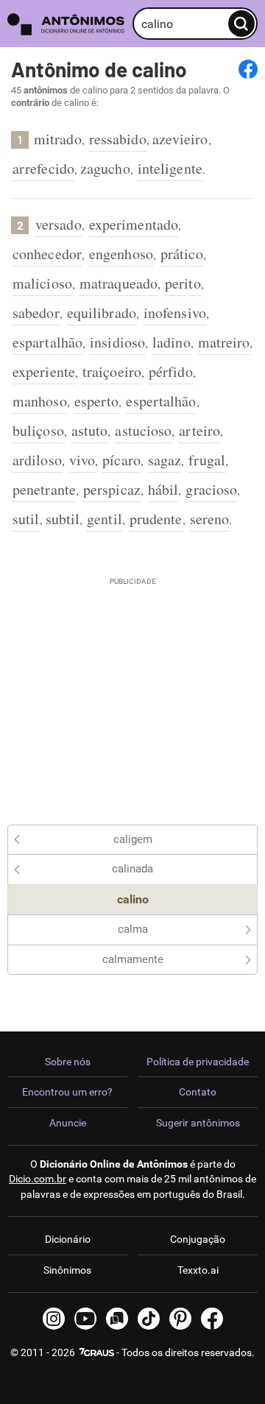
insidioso (117, 342)
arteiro (199, 430)
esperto (96, 401)
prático (181, 254)
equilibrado (101, 312)
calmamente (132, 959)
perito (183, 283)
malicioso (42, 283)
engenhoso (121, 254)
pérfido (171, 371)
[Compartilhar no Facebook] (248, 69)
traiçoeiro (111, 371)
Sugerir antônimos (198, 1123)
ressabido (117, 139)
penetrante (44, 489)
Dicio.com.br (37, 1179)
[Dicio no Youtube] (85, 1319)
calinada (132, 868)
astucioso (143, 430)
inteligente (170, 168)
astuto (89, 430)
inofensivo (175, 312)
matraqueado (119, 283)
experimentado (133, 224)
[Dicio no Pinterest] (180, 1319)
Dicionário (68, 1239)
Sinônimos (67, 1270)
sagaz (165, 460)
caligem (132, 839)
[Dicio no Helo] (117, 1319)
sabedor (36, 312)
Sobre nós (68, 1062)
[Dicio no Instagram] (54, 1319)
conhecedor (47, 254)
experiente (44, 371)
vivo (82, 460)
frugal (206, 460)
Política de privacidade (197, 1062)
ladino (171, 342)
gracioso (211, 489)
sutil (26, 519)
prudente (156, 519)
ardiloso (37, 460)
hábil (163, 489)
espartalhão (47, 342)
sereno (210, 519)
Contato (197, 1092)
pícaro (121, 460)
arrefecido (43, 168)
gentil (104, 519)
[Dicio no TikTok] (149, 1319)
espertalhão (161, 401)
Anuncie (67, 1123)
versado (58, 224)
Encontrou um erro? (67, 1092)
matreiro (224, 342)
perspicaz (112, 489)
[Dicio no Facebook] (212, 1319)
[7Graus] (95, 1352)
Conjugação (197, 1239)
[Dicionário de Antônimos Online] (66, 24)
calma (133, 929)
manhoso (40, 401)
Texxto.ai (198, 1270)
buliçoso (38, 430)
